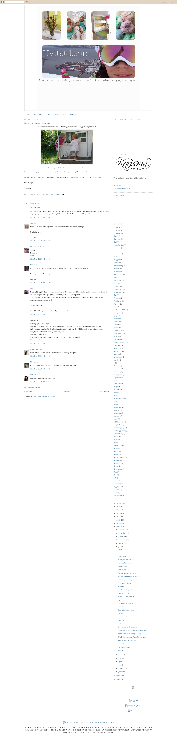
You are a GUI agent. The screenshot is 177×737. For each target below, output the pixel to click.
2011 (118, 520)
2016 (118, 506)
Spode (116, 466)
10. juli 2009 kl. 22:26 (41, 314)
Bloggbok (117, 259)
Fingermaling (122, 620)
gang (115, 316)
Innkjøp (116, 348)
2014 (118, 510)
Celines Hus (118, 289)
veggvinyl (117, 486)
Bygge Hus (117, 280)
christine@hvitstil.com (122, 188)
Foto (115, 307)
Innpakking (118, 351)
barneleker (117, 251)
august (121, 543)
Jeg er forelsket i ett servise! (127, 573)
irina (31, 288)
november (122, 533)
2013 (118, 513)
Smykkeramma (123, 566)
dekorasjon (118, 292)
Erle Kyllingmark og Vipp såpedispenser (132, 637)
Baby (116, 236)
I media (48, 114)
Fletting (116, 304)
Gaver (116, 324)
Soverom (117, 460)
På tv (115, 439)
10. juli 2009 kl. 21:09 (41, 282)
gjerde (116, 327)
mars (120, 665)
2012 (118, 516)
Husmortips (118, 339)
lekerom (116, 392)
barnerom (117, 254)
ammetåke (117, 230)
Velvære (116, 489)
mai (120, 658)
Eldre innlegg (104, 391)
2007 (118, 679)
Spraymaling (118, 469)
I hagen (120, 613)
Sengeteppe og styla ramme (127, 627)
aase (31, 223)
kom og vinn (118, 374)
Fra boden (121, 553)
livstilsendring (119, 398)
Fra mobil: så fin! (124, 647)
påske (116, 442)
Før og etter (118, 313)
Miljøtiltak (118, 425)
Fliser (120, 549)
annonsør (117, 233)
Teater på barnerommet (126, 596)
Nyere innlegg (29, 391)
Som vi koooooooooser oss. (37, 123)
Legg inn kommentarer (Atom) (44, 396)
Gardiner (117, 321)
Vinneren (121, 606)
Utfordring (117, 483)
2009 (118, 527)
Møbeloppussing (120, 430)
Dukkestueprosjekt (124, 644)
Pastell (116, 436)
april (120, 661)
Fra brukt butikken (120, 310)
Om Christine (37, 114)
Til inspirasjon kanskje (126, 559)
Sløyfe (116, 454)
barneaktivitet (119, 245)
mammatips (118, 413)
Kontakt (73, 114)
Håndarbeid (118, 345)
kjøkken (117, 372)
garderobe (117, 318)
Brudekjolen (118, 271)
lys (115, 401)
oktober (121, 536)
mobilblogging (119, 427)
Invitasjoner (118, 357)
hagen (116, 336)
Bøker (116, 283)
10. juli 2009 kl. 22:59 (41, 343)
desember (122, 529)
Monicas (33, 362)
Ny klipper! (122, 586)
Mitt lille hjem (35, 374)
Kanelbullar (122, 556)
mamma (116, 410)
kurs (115, 380)
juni (120, 655)
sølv (115, 478)
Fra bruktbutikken (124, 563)
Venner (116, 492)
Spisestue (117, 463)
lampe (116, 386)
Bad (115, 242)
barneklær (117, 248)
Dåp (115, 295)
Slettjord (117, 451)
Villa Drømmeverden (37, 265)
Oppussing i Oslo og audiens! (128, 580)
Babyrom (117, 239)
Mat (115, 419)
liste (115, 395)
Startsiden (66, 391)
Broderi (116, 268)
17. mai (116, 227)
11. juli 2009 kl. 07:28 (41, 369)
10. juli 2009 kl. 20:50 (41, 241)
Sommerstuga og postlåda (127, 640)
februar (121, 668)
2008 (118, 676)
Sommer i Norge (123, 593)
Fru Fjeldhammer (36, 246)
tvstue (116, 481)
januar (121, 671)
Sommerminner (119, 457)
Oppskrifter (118, 433)
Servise (116, 448)
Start (27, 114)
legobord (117, 389)
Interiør (116, 354)
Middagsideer (118, 422)
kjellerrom (117, 369)
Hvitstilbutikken (60, 114)
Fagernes (117, 298)
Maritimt (117, 416)
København (118, 383)
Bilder (116, 257)
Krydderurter (118, 377)
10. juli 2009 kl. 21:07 (41, 259)
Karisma (116, 366)
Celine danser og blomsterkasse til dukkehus (133, 630)
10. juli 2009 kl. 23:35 (41, 356)
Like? (120, 623)
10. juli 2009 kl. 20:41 (41, 217)
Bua (115, 277)
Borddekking (118, 265)
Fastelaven (117, 301)
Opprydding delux (124, 583)
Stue (115, 472)
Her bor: (121, 600)
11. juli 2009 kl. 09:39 (41, 381)
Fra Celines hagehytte (125, 590)
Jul (115, 363)
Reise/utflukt (118, 445)
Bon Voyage (122, 569)
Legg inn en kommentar (32, 387)
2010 (118, 523)
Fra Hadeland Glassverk (126, 603)
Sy (115, 475)
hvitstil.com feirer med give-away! (130, 633)
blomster (117, 262)
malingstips (118, 407)
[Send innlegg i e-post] (63, 194)
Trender (120, 650)
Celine (116, 286)
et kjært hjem (34, 349)
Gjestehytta (118, 330)
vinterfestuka (118, 495)
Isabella (116, 360)
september (122, 540)
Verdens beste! (123, 617)
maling (116, 404)
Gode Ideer (117, 333)
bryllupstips (118, 274)
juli (120, 546)
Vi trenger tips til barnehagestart (129, 576)
